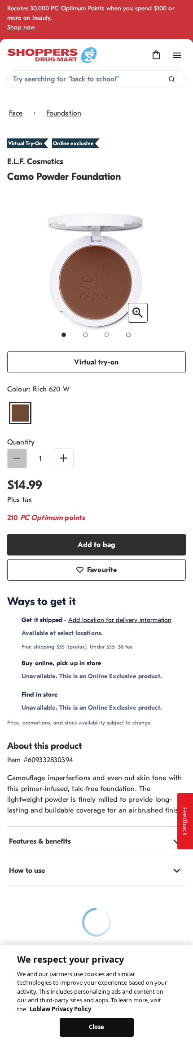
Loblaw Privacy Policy (60, 1009)
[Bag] (156, 55)
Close (97, 1027)
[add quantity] (64, 458)
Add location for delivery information (119, 620)
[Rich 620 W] (20, 413)
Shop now (21, 27)
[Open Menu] (177, 55)
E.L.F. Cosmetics (35, 161)
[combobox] (96, 79)
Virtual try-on (96, 362)
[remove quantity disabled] (17, 458)
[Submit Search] (171, 79)
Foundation (64, 113)
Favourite (102, 570)
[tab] (96, 841)
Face (16, 113)
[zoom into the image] (138, 313)
